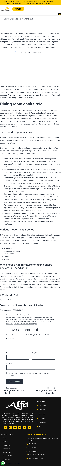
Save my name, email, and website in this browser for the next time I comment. (29, 374)
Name (8, 353)
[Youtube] (29, 427)
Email (34, 353)
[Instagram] (10, 427)
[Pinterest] (24, 427)
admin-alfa (26, 315)
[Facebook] (5, 427)
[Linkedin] (15, 427)
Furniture (18, 317)
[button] (59, 14)
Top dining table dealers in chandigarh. (25, 323)
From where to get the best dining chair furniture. (21, 321)
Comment (10, 339)
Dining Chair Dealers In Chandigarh (43, 319)
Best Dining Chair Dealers (34, 317)
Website (9, 363)
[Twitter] (19, 427)
